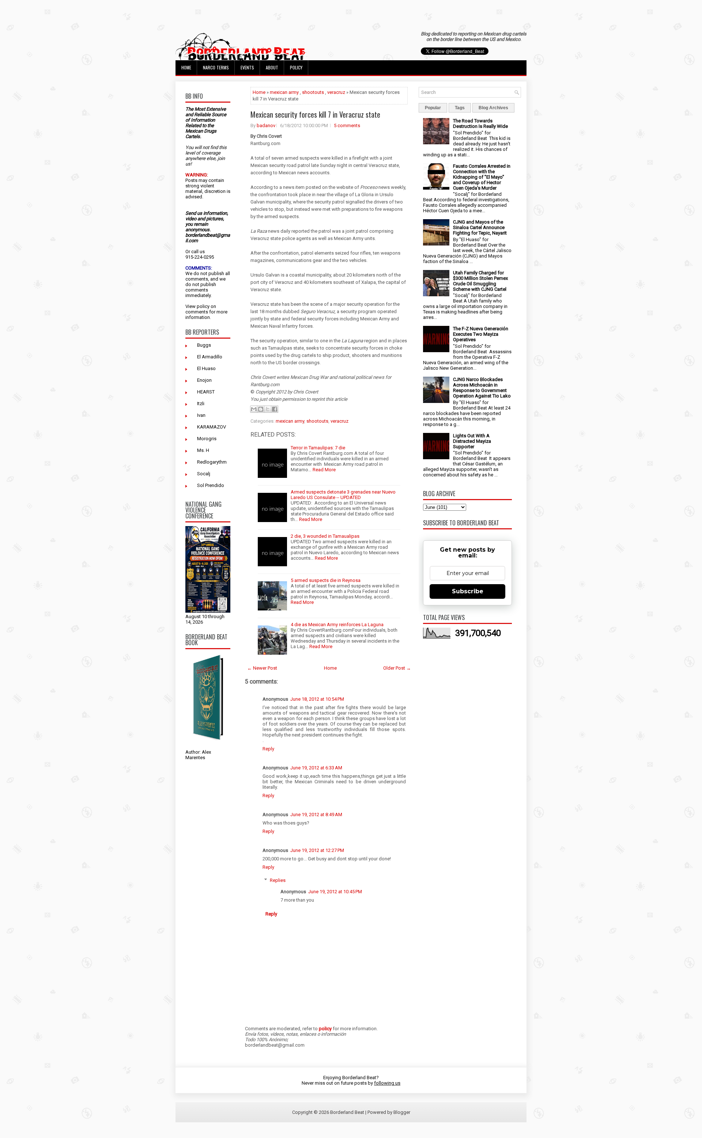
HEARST (206, 392)
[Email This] (253, 409)
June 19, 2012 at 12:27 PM (317, 850)
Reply (268, 748)
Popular (433, 107)
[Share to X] (267, 409)
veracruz (336, 92)
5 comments (347, 125)
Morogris (206, 438)
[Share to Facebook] (274, 409)
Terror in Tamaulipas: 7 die (318, 447)
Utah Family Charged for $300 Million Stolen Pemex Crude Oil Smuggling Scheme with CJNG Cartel (480, 281)
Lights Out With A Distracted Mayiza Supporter (472, 441)
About (272, 67)
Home (186, 67)
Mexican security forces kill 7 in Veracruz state (315, 114)
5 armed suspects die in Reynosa (326, 580)
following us (387, 1083)
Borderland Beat (347, 1112)
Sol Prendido (210, 485)
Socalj (203, 473)
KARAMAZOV (211, 427)
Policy (296, 67)
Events (247, 67)
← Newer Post (262, 668)
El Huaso (206, 368)
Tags (460, 107)
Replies (278, 880)
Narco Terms (216, 67)
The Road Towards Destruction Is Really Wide (480, 123)
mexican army (284, 92)
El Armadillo (209, 356)
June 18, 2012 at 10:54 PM (317, 699)
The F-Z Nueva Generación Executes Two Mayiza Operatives (480, 334)
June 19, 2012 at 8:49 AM (316, 814)
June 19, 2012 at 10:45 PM (335, 891)
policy (203, 306)
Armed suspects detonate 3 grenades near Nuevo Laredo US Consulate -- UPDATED (343, 494)
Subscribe (467, 591)
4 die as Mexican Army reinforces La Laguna (337, 624)
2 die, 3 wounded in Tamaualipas (325, 536)
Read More (324, 469)
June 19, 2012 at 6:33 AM (316, 767)
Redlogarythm (212, 462)
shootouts (313, 92)
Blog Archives (493, 107)
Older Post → (397, 668)
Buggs (204, 345)
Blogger (401, 1112)
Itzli (200, 403)
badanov (266, 125)
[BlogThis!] (260, 409)
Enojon (204, 380)
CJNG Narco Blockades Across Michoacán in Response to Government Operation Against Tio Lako (482, 388)
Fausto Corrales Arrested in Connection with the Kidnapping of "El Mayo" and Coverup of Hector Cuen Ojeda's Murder (481, 177)
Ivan (201, 415)
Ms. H (203, 450)
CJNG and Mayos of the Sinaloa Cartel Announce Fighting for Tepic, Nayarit (480, 227)
